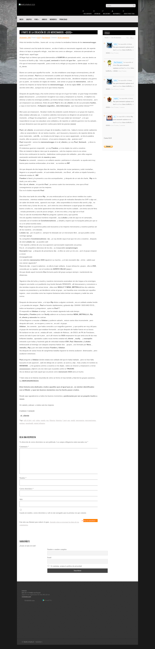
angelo (116, 98)
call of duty (27, 420)
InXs (115, 44)
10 (131, 37)
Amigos (44, 19)
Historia (52, 420)
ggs (47, 420)
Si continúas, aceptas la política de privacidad (66, 566)
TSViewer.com (26, 597)
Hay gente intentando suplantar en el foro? (123, 119)
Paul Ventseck (46, 37)
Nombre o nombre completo (57, 549)
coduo (38, 420)
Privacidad (63, 19)
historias (59, 420)
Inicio (21, 19)
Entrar (97, 14)
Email (49, 557)
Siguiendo (88, 14)
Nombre (22, 478)
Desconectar (129, 14)
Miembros (53, 19)
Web (21, 499)
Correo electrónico (26, 489)
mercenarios (80, 420)
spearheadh (29, 423)
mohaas (22, 423)
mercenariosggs (90, 420)
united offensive (39, 423)
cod (33, 420)
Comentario (24, 447)
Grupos (29, 19)
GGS (38, 37)
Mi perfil (117, 14)
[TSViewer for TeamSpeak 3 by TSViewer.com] (28, 601)
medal (73, 420)
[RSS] (107, 32)
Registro (106, 14)
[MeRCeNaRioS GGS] (27, 4)
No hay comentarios (63, 37)
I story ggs (66, 420)
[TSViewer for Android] (47, 600)
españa (43, 420)
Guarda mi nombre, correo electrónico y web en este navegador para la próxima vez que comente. (53, 513)
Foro (36, 19)
